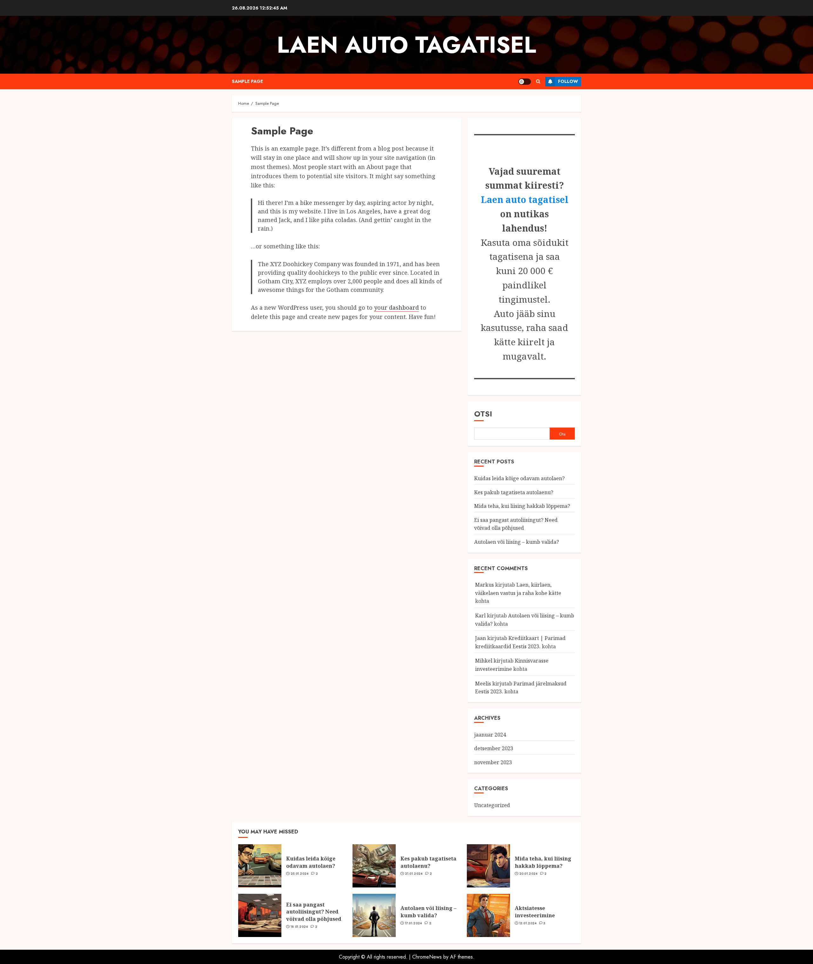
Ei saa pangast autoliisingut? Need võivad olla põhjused (516, 524)
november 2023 (493, 762)
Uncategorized (492, 805)
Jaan (480, 638)
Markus (484, 584)
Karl (480, 615)
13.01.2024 (528, 923)
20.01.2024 (528, 874)
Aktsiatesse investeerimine (535, 912)
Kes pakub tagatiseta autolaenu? (513, 492)
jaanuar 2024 (490, 734)
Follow (568, 81)
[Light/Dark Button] (524, 81)
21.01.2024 (414, 874)
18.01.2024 (299, 927)
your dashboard (396, 307)
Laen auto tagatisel (406, 44)
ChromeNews (427, 957)
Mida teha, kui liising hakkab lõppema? (522, 505)
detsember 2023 (493, 748)
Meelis (483, 683)
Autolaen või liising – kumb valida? (516, 541)
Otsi (483, 413)
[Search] (538, 81)
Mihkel (483, 660)
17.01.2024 (413, 923)
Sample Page (247, 81)
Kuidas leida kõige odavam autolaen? (519, 478)
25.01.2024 (300, 874)
